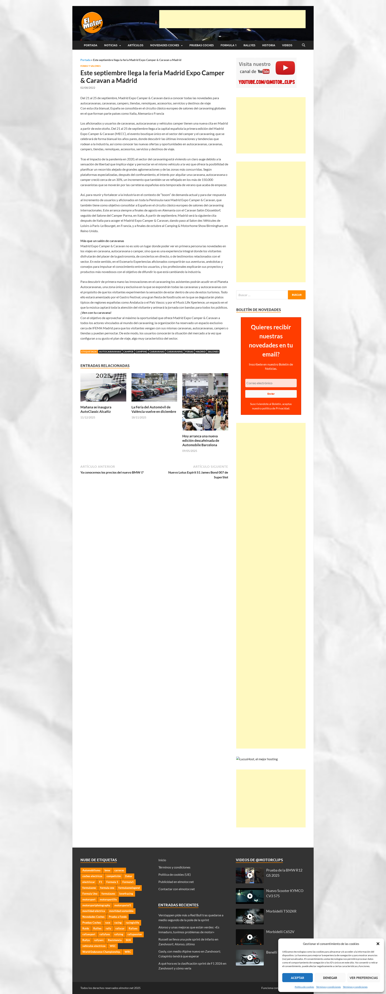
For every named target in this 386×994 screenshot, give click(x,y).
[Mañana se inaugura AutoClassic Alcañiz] (103, 388)
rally (108, 928)
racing (118, 922)
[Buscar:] (271, 294)
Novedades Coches (164, 45)
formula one (107, 887)
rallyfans (105, 934)
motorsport (88, 899)
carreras (119, 870)
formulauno (108, 893)
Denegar (330, 978)
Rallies (97, 928)
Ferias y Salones (90, 66)
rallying (118, 934)
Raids (85, 928)
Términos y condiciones (328, 986)
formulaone (89, 887)
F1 (100, 882)
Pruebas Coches (201, 45)
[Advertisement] (232, 19)
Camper (128, 351)
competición (114, 876)
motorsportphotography (96, 905)
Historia (268, 45)
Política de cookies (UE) (174, 874)
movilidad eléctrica (93, 911)
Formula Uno (89, 893)
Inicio (162, 860)
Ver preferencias (364, 978)
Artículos (135, 45)
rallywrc (99, 940)
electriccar (88, 882)
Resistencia (115, 940)
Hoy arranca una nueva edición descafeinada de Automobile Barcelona (200, 440)
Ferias (189, 351)
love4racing (126, 893)
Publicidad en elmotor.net (176, 882)
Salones (213, 351)
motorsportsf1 (122, 905)
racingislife (132, 922)
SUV (128, 940)
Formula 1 (229, 45)
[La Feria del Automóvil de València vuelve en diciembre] (154, 388)
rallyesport (88, 934)
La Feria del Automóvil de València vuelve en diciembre (153, 409)
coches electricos (92, 876)
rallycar (119, 928)
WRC (128, 951)
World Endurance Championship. (101, 951)
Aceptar (297, 978)
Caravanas (157, 351)
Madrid (201, 351)
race (107, 922)
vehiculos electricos (94, 946)
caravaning (175, 351)
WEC (113, 946)
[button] (378, 944)
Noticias (110, 45)
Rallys (86, 940)
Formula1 (128, 882)
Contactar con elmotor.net (176, 889)
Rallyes (249, 45)
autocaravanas (110, 351)
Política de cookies (304, 986)
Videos (287, 45)
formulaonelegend (129, 887)
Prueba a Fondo (118, 916)
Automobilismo (91, 870)
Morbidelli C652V (280, 932)
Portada (90, 45)
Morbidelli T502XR (281, 911)
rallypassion (134, 934)
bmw (107, 870)
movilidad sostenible (121, 911)
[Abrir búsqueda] (304, 45)
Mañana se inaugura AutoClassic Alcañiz (95, 409)
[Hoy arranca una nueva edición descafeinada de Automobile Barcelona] (205, 403)
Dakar (128, 876)
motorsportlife (108, 899)
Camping (141, 351)
